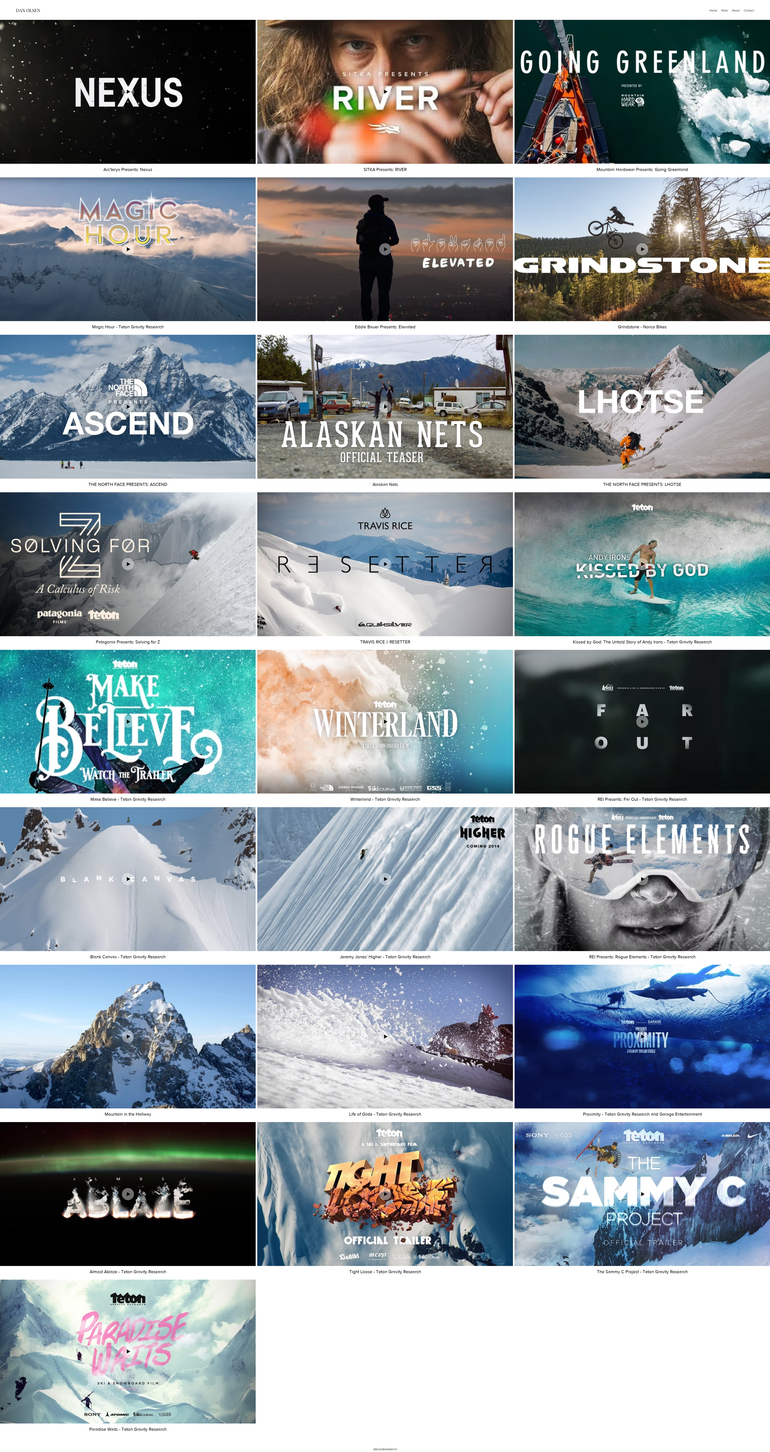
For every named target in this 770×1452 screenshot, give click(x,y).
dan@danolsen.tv (385, 1449)
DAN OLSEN (28, 10)
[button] (724, 10)
